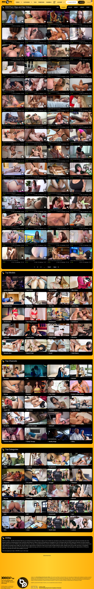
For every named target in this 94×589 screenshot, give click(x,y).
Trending (63, 7)
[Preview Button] (22, 21)
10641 (49, 267)
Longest (82, 7)
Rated (88, 7)
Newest (76, 7)
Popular (70, 7)
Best (58, 7)
